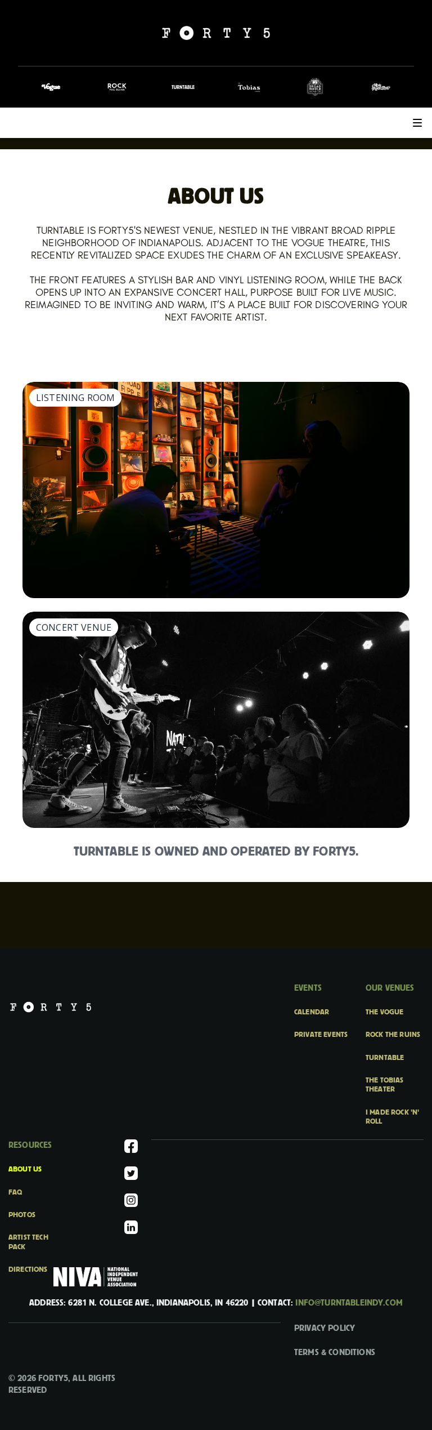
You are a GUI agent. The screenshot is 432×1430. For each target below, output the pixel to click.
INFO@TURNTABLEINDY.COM (349, 1302)
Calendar (311, 1012)
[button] (417, 123)
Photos (21, 1215)
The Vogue (384, 1012)
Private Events (321, 1035)
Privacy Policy (324, 1328)
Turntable (385, 1058)
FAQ (15, 1192)
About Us (25, 1169)
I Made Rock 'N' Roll (392, 1116)
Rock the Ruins (393, 1035)
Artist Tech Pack (28, 1241)
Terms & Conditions (334, 1352)
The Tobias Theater (385, 1084)
